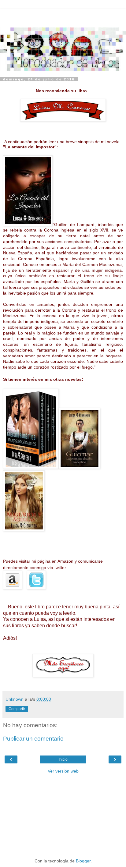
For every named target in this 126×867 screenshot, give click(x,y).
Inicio (63, 759)
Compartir (17, 709)
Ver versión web (63, 771)
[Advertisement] (63, 16)
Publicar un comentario (33, 738)
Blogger (83, 860)
